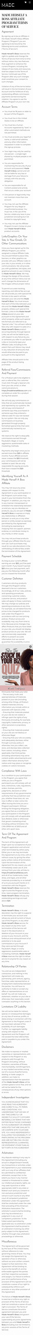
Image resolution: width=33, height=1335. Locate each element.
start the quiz (16, 688)
